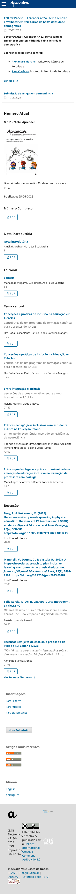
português (12, 795)
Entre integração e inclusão (33, 393)
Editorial (9, 278)
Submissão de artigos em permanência (28, 93)
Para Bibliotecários (16, 712)
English (11, 789)
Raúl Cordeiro (20, 71)
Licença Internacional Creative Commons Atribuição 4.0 (31, 851)
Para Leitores (13, 701)
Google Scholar (29, 873)
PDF (12, 217)
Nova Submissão (19, 730)
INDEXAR (13, 877)
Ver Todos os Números (18, 677)
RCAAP (12, 873)
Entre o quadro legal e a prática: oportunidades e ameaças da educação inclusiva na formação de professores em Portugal (37, 473)
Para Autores (13, 706)
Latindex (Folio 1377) (36, 877)
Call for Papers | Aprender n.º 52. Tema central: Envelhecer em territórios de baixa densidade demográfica (35, 22)
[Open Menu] (4, 4)
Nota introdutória (16, 241)
